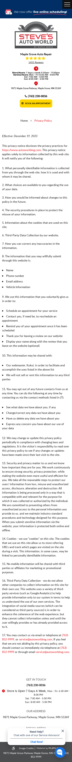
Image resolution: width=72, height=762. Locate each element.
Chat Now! (36, 741)
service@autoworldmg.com (35, 639)
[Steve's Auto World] (36, 35)
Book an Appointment (38, 103)
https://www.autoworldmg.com (21, 150)
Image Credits (26, 748)
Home (24, 121)
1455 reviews (36, 62)
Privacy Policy (43, 121)
